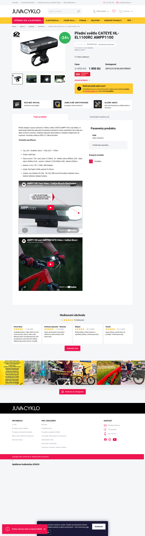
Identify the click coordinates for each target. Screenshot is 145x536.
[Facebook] (105, 439)
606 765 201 (112, 434)
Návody (44, 424)
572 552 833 (112, 429)
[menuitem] (28, 20)
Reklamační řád (47, 440)
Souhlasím (99, 527)
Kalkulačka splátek (84, 74)
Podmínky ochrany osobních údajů (49, 2)
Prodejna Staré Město (20, 428)
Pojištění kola (47, 428)
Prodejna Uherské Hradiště (22, 432)
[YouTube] (114, 439)
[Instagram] (109, 439)
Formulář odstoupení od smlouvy (54, 436)
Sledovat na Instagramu (74, 392)
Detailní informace (81, 80)
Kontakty (15, 2)
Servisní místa (17, 440)
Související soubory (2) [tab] (99, 117)
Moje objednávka (69, 2)
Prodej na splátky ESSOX (51, 432)
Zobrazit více (72, 348)
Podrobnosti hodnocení (106, 44)
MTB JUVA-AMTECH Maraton (23, 436)
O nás (14, 424)
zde (87, 527)
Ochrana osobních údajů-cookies (54, 447)
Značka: (80, 50)
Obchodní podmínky (27, 2)
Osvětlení (97, 161)
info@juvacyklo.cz (91, 91)
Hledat (78, 11)
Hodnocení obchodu (72, 315)
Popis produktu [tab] (40, 117)
